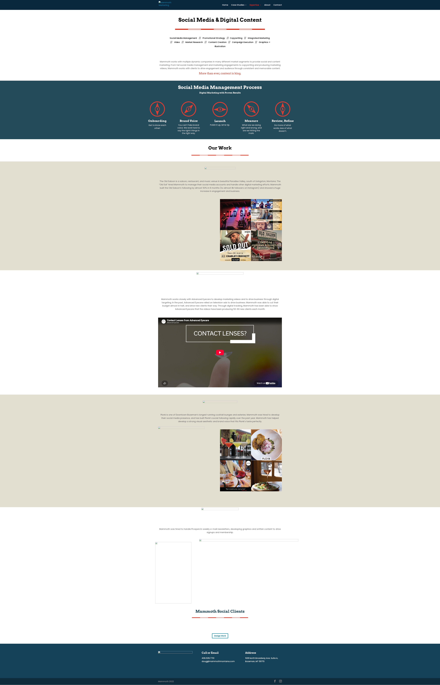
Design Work (220, 636)
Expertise (254, 5)
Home (225, 5)
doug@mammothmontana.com (218, 661)
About (267, 5)
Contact (277, 5)
